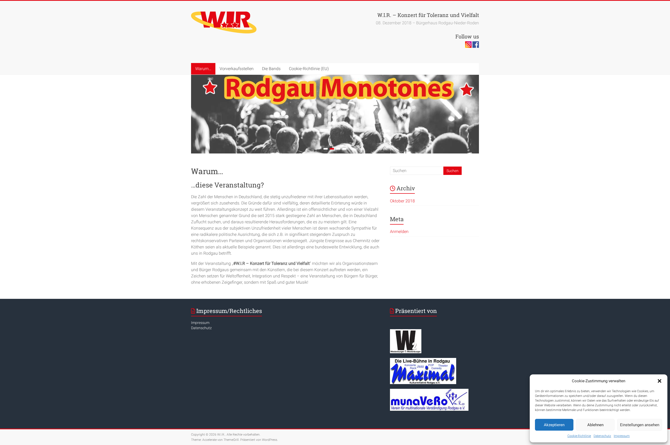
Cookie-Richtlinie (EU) (309, 68)
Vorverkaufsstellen (237, 68)
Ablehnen (595, 425)
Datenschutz (602, 436)
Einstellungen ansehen (639, 425)
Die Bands (271, 68)
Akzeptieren (554, 425)
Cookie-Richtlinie (579, 436)
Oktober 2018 (402, 200)
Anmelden (399, 231)
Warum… (203, 68)
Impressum (622, 436)
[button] (659, 381)
